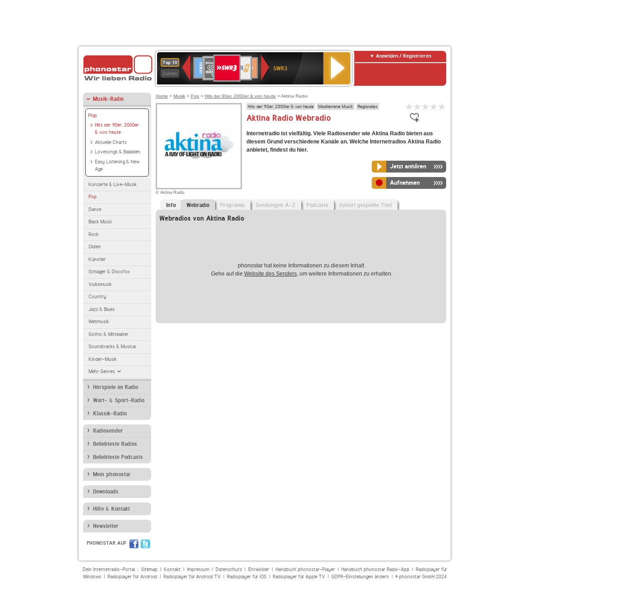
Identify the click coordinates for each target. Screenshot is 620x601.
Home (162, 96)
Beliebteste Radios (115, 444)
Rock (93, 234)
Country (97, 297)
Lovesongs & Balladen (117, 152)
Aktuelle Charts (111, 142)
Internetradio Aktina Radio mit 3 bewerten (426, 106)
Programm (232, 205)
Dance (95, 209)
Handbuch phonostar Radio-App (375, 569)
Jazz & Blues (102, 309)
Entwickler (258, 569)
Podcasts (317, 205)
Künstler (97, 259)
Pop (92, 115)
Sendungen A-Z (275, 205)
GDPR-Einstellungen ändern (360, 577)
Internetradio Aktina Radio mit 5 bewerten (442, 106)
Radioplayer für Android (132, 577)
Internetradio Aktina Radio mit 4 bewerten (434, 106)
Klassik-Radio (110, 413)
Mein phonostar (112, 474)
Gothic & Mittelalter (108, 334)
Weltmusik (99, 322)
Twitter (145, 543)
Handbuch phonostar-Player (305, 569)
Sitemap (149, 569)
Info (171, 205)
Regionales (368, 106)
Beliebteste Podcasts (118, 457)
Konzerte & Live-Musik (113, 184)
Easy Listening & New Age (117, 165)
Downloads (105, 491)
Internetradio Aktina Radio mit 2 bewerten (417, 106)
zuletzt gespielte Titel (365, 205)
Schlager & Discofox (109, 272)
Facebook (133, 543)
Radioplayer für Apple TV (299, 577)
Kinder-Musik (103, 359)
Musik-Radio (108, 99)
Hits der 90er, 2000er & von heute (117, 129)
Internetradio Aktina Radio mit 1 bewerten (409, 106)
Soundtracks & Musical (112, 347)
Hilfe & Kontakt (111, 509)
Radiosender (108, 431)
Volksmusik (100, 284)
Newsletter (105, 526)
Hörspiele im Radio (115, 387)
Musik (179, 96)
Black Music (100, 222)
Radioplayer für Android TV (192, 577)
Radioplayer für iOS (246, 577)
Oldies (95, 247)
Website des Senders (270, 274)
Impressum (198, 569)
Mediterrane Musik (335, 106)
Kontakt (172, 569)
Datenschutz (229, 569)
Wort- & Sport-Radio (118, 400)
